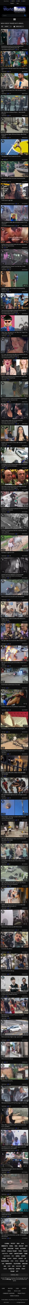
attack (16, 1261)
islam (22, 1243)
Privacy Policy (21, 1293)
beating (18, 1269)
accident (23, 1248)
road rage (18, 1266)
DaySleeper (4, 71)
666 (5, 1266)
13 (2, 219)
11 (2, 594)
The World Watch (12, 1302)
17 (2, 461)
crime (25, 1254)
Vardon (3, 996)
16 (2, 285)
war (13, 1266)
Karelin (3, 467)
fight (23, 1269)
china (4, 1248)
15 (2, 726)
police (25, 1251)
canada (5, 1269)
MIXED (23, 1)
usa (3, 1263)
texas (17, 1248)
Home (3, 1288)
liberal (18, 1256)
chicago (21, 1258)
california (17, 1264)
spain (12, 1261)
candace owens (18, 1253)
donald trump (12, 1251)
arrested (11, 1269)
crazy (9, 1266)
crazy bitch (5, 1253)
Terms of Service (14, 1296)
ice (27, 1261)
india (18, 1243)
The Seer (4, 687)
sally (2, 159)
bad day (21, 1246)
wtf (17, 1271)
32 (2, 351)
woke (10, 1253)
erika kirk (25, 1263)
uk (25, 1258)
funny (4, 1258)
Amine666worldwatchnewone (8, 49)
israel (11, 1246)
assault (22, 1261)
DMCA (9, 1291)
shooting (10, 1248)
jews (26, 1246)
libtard (23, 1256)
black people (5, 1261)
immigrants (9, 1263)
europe (3, 1251)
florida (7, 1243)
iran (16, 1246)
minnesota (4, 1246)
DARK (18, 1)
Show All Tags (14, 1275)
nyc (24, 1266)
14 (2, 373)
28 (2, 241)
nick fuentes (7, 1256)
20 (2, 153)
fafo (13, 1256)
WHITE (13, 1)
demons (9, 1258)
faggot (15, 1258)
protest (13, 1243)
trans (20, 1251)
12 (2, 395)
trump (12, 1271)
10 (2, 131)
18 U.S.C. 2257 (17, 1291)
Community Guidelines (9, 1293)
